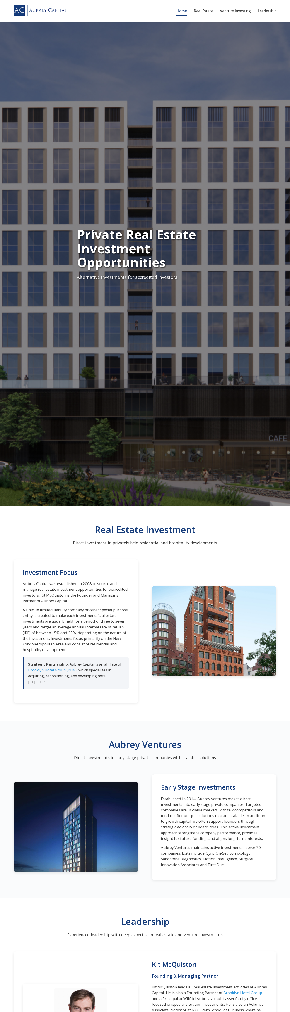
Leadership (267, 10)
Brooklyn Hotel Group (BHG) (52, 670)
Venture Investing (235, 10)
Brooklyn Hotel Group (242, 992)
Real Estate (203, 10)
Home (181, 10)
